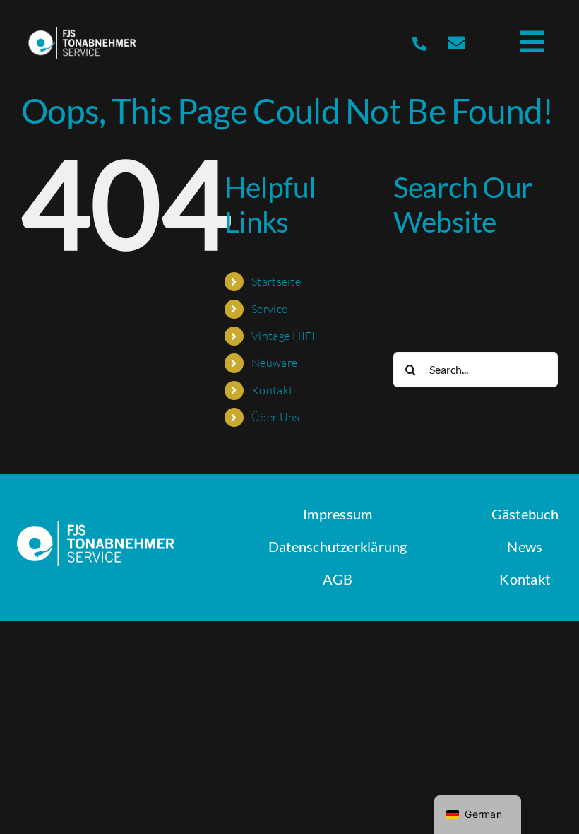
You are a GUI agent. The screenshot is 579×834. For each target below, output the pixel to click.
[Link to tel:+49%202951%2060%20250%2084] (419, 44)
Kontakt (272, 390)
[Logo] (83, 33)
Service (269, 309)
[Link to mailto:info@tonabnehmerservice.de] (456, 43)
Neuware (274, 363)
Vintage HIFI (283, 336)
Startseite (276, 281)
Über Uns (275, 417)
